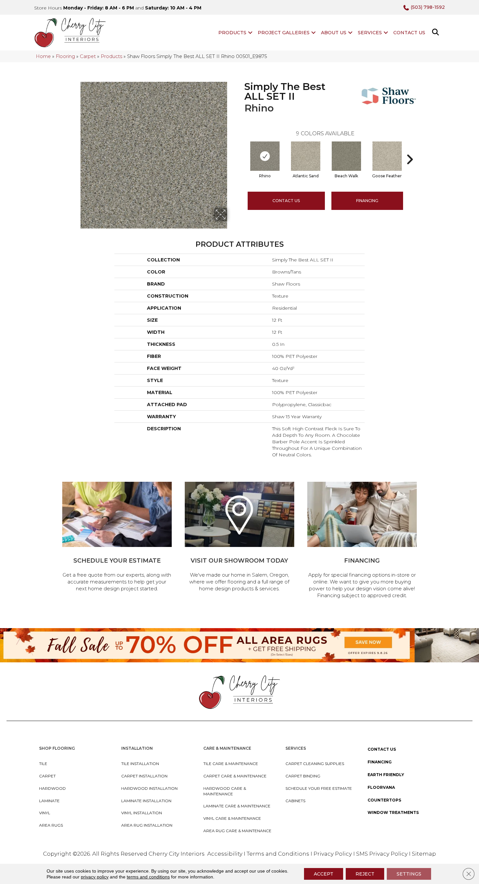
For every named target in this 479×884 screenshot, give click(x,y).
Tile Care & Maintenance (230, 763)
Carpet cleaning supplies (314, 763)
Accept (323, 874)
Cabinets (295, 800)
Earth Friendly (386, 774)
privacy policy (95, 876)
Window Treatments (393, 812)
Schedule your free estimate (318, 788)
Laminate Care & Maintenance (236, 805)
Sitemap (424, 853)
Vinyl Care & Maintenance (232, 818)
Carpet (88, 56)
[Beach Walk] (346, 156)
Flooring (65, 56)
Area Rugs (51, 825)
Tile (43, 763)
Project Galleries (284, 33)
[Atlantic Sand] (305, 156)
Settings (409, 874)
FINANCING (367, 200)
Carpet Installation (144, 776)
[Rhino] (265, 156)
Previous (241, 149)
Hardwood (52, 788)
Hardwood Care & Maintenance (224, 791)
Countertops (384, 800)
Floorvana (381, 787)
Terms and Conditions (278, 853)
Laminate (49, 800)
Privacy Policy (333, 853)
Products (232, 33)
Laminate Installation (146, 800)
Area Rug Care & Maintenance (237, 830)
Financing (380, 761)
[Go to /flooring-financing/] (362, 541)
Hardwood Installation (149, 788)
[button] (250, 32)
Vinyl (44, 812)
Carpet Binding (302, 776)
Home (43, 56)
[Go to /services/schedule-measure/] (117, 537)
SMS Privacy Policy (382, 853)
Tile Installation (140, 763)
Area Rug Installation (146, 825)
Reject (365, 874)
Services (370, 33)
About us (333, 33)
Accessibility (224, 853)
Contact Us (409, 33)
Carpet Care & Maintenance (235, 776)
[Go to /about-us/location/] (239, 537)
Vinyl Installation (141, 812)
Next (409, 149)
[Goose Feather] (387, 156)
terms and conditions (148, 876)
